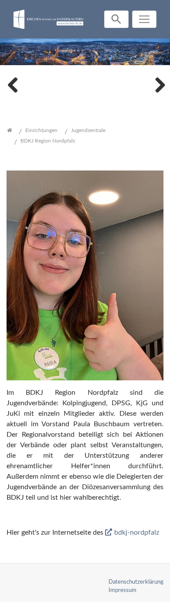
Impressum (122, 590)
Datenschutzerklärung (136, 582)
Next (157, 84)
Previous (13, 84)
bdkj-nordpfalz (136, 532)
